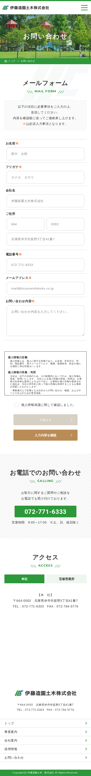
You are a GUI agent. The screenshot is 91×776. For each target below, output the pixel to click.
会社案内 (10, 740)
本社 (24, 579)
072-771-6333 (45, 511)
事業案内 (10, 732)
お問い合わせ (14, 757)
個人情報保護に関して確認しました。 (48, 405)
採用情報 (10, 749)
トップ (9, 723)
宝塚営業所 (66, 579)
